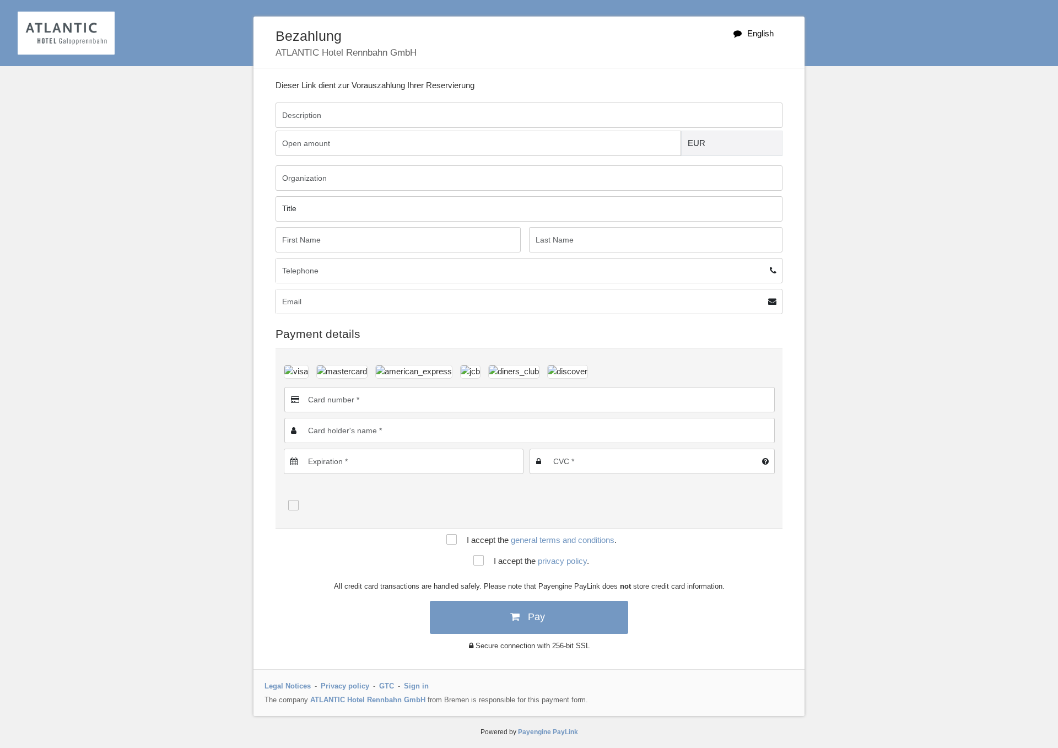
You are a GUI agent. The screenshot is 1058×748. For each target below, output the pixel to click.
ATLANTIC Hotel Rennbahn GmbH (367, 700)
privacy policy (562, 561)
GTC (386, 686)
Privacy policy (345, 686)
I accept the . (542, 540)
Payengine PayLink (548, 732)
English (760, 33)
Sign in (416, 686)
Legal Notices (287, 686)
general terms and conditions (562, 540)
